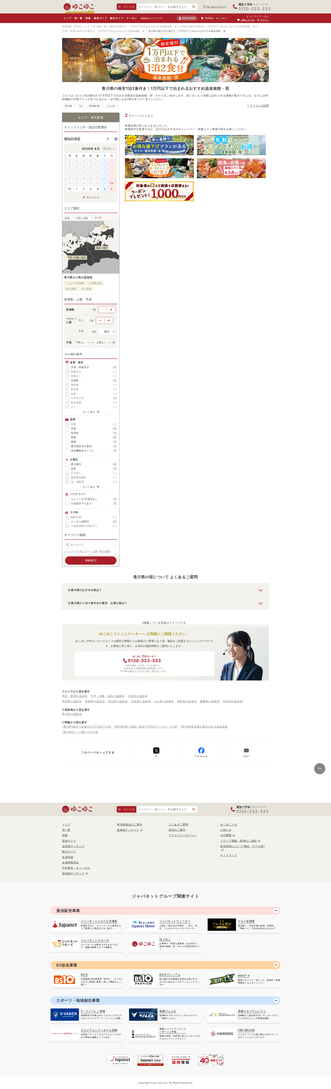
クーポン (131, 18)
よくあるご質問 (178, 824)
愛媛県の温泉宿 (210, 701)
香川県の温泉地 (72, 714)
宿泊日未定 (92, 197)
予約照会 (216, 18)
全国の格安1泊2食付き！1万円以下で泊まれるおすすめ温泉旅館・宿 (218, 26)
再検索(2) (91, 560)
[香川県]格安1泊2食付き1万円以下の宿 (86, 726)
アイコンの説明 (259, 105)
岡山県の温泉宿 (118, 701)
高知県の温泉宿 (233, 701)
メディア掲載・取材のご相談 (238, 840)
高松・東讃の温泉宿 (74, 696)
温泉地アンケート (128, 829)
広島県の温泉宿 (141, 701)
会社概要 (226, 835)
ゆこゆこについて (216, 6)
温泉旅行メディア (150, 18)
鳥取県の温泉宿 (72, 701)
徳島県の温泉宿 (187, 701)
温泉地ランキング (73, 846)
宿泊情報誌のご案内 (129, 824)
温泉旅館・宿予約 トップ (75, 26)
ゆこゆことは (228, 824)
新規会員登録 (188, 18)
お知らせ (226, 829)
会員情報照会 (70, 862)
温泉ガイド (100, 18)
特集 (88, 18)
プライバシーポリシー (183, 835)
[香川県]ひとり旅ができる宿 (80, 732)
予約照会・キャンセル (76, 867)
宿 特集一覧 (99, 26)
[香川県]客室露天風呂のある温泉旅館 (204, 726)
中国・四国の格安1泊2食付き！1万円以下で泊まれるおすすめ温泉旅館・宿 (104, 31)
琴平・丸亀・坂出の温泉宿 (107, 696)
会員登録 (67, 857)
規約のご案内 (177, 829)
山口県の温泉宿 (164, 701)
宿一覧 (78, 18)
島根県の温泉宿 (95, 701)
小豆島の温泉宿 (137, 696)
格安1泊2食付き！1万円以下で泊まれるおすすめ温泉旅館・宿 (143, 26)
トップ (67, 18)
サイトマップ (228, 855)
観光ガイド (116, 18)
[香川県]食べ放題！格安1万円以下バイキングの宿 (145, 726)
